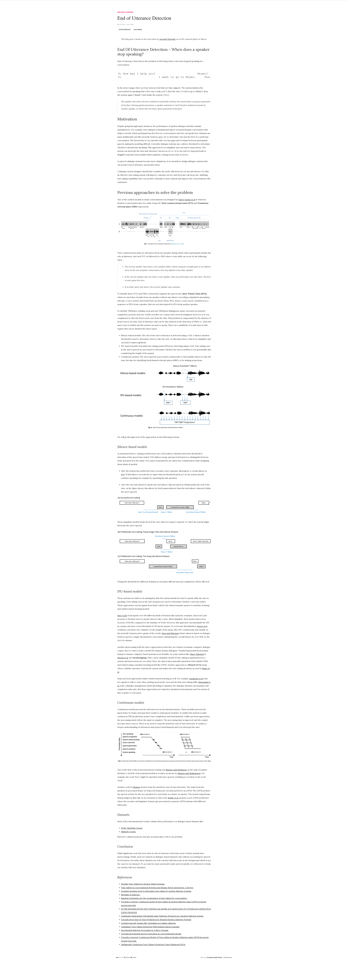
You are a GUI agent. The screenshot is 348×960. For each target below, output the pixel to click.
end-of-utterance (124, 29)
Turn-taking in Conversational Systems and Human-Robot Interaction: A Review (157, 887)
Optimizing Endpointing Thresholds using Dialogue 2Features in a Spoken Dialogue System (162, 916)
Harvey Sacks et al (187, 199)
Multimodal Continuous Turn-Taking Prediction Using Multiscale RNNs (153, 944)
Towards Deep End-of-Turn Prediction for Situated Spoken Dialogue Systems (156, 919)
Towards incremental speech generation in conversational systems (151, 934)
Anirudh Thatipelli (167, 39)
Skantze (136, 787)
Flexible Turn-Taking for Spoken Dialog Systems (142, 884)
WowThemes (228, 957)
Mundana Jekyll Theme (214, 957)
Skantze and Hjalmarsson (189, 773)
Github (127, 957)
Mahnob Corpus (128, 831)
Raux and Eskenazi (170, 633)
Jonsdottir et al (196, 678)
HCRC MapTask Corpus (131, 828)
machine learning (125, 12)
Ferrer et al (202, 626)
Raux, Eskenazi (197, 654)
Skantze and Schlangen (176, 770)
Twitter (134, 957)
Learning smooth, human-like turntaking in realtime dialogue (148, 923)
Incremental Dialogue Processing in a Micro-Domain (144, 930)
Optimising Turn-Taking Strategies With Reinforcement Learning (150, 927)
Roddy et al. (173, 798)
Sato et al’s (122, 615)
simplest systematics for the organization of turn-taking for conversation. (154, 898)
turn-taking (138, 29)
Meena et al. (122, 658)
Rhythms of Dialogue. (130, 894)
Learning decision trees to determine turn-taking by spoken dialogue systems (156, 891)
